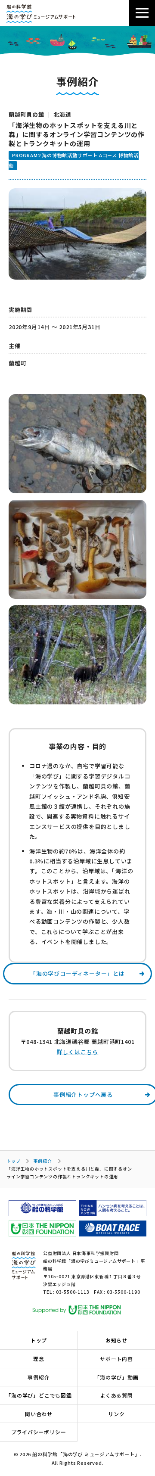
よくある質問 (116, 1395)
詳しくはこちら (78, 1052)
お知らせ (116, 1340)
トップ (13, 1161)
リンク (116, 1413)
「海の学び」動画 (116, 1377)
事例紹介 (42, 1161)
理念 (38, 1358)
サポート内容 (116, 1358)
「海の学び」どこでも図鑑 (39, 1395)
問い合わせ (39, 1413)
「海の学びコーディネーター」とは (77, 973)
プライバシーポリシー (38, 1432)
